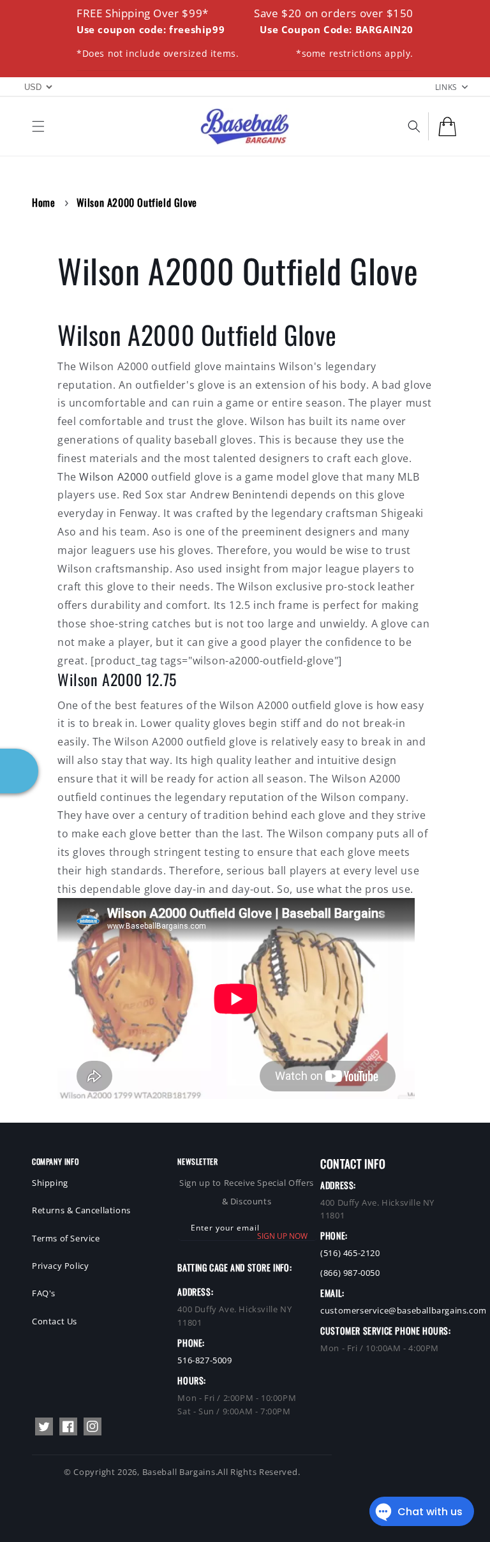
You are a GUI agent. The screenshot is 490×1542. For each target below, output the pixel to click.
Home (43, 202)
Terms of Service (66, 1238)
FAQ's (44, 1293)
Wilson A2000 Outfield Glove (137, 202)
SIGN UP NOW (282, 1236)
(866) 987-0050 (350, 1272)
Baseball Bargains (179, 1472)
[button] (38, 126)
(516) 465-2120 (350, 1253)
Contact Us (54, 1321)
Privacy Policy (60, 1265)
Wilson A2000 (113, 477)
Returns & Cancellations (81, 1210)
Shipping (50, 1182)
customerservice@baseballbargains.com (403, 1310)
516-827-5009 (204, 1360)
